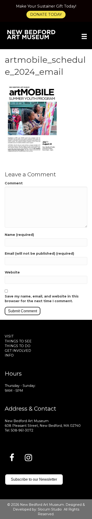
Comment (14, 183)
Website (12, 272)
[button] (12, 457)
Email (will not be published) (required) (39, 253)
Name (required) (19, 235)
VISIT (9, 336)
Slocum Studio (50, 509)
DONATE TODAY (46, 14)
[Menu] (84, 36)
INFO (9, 355)
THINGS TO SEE (18, 341)
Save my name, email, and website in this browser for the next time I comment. (42, 298)
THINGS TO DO (17, 346)
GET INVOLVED (18, 351)
